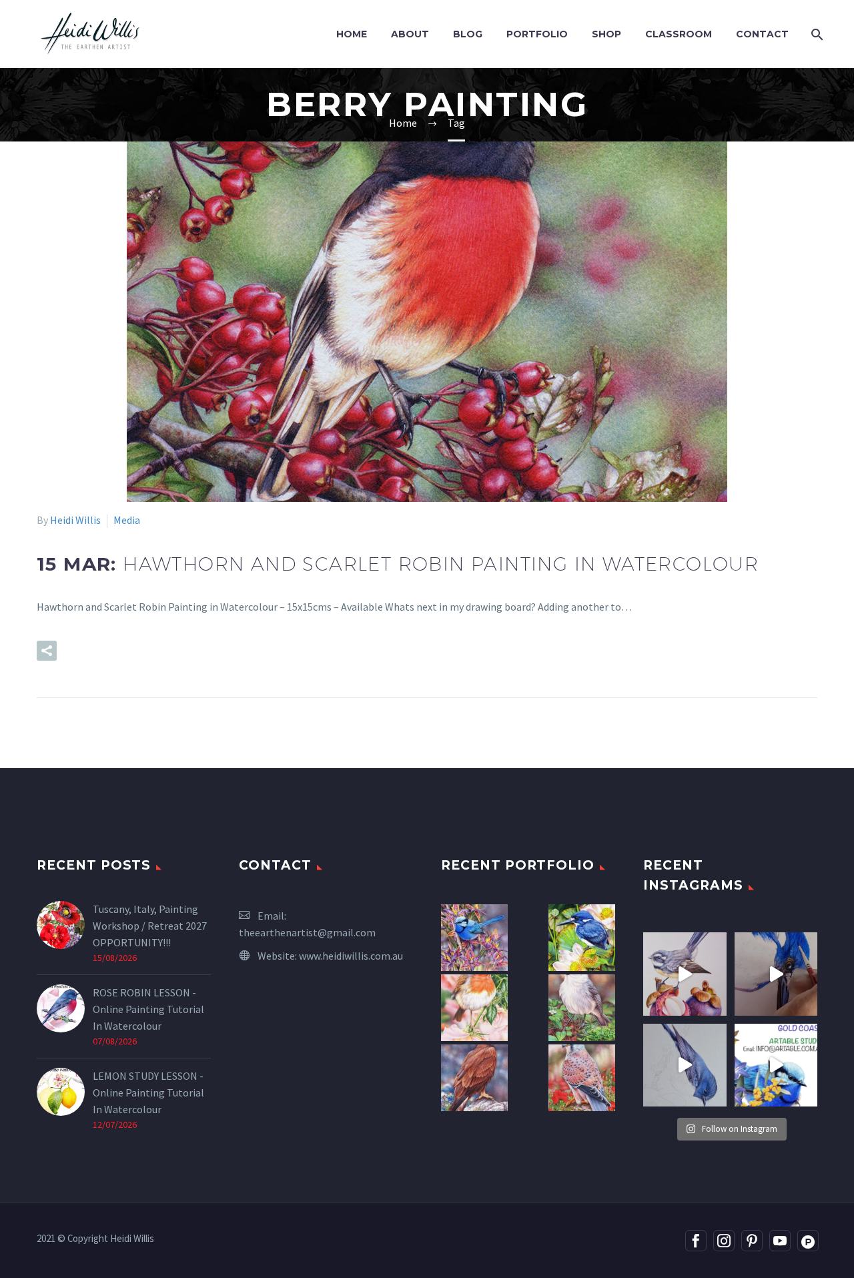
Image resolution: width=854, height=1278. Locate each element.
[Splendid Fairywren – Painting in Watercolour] (474, 937)
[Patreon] (808, 1240)
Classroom (678, 34)
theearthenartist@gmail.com (307, 932)
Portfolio (537, 34)
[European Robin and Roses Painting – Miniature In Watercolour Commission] (474, 1007)
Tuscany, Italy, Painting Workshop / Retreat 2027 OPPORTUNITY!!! (150, 925)
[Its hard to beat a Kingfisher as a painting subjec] (776, 974)
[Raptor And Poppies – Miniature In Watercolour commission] (581, 1077)
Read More (117, 651)
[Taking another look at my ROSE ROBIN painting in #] (685, 1065)
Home (351, 34)
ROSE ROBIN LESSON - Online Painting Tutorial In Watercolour (148, 1009)
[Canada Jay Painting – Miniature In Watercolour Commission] (581, 1007)
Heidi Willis (75, 520)
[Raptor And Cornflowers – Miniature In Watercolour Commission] (474, 1077)
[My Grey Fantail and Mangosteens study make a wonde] (685, 974)
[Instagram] (724, 1240)
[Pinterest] (752, 1240)
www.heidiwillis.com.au (351, 955)
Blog (467, 34)
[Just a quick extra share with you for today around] (776, 1065)
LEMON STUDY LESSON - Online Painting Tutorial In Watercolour (148, 1092)
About (410, 34)
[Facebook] (696, 1240)
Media (126, 520)
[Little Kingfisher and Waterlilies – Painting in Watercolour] (581, 937)
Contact (762, 34)
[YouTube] (780, 1240)
